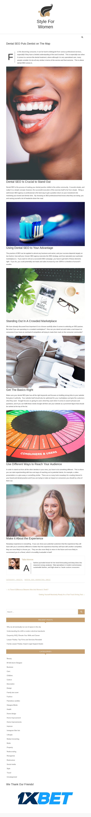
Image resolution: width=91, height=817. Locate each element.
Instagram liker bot (13, 730)
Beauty (9, 658)
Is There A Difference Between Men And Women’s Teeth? (27, 589)
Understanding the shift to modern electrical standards (26, 631)
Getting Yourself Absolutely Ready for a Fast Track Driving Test (62, 594)
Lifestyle (10, 735)
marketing (40, 579)
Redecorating (11, 751)
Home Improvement (14, 718)
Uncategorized (12, 777)
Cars (8, 671)
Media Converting (13, 739)
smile (48, 579)
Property (10, 747)
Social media (11, 764)
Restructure (11, 760)
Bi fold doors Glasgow (14, 663)
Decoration (10, 684)
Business (10, 667)
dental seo (29, 579)
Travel (9, 773)
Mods (9, 743)
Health (19, 579)
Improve (10, 726)
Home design (11, 713)
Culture (9, 680)
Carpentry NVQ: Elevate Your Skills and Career (23, 635)
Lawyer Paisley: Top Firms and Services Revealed (24, 639)
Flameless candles (13, 701)
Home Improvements (14, 722)
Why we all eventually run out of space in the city (24, 627)
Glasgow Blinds (12, 705)
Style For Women (45, 24)
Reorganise (11, 756)
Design (9, 688)
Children (10, 675)
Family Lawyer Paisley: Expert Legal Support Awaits (25, 644)
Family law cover (13, 692)
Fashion (9, 697)
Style (8, 768)
